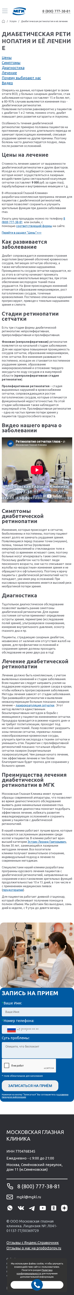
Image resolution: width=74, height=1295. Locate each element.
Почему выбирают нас (21, 78)
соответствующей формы (34, 226)
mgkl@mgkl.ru (29, 1197)
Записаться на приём (30, 1086)
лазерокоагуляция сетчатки (35, 705)
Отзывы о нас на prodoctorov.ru (33, 1248)
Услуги (13, 21)
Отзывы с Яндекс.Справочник (32, 1242)
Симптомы (11, 63)
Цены (7, 57)
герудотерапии (13, 890)
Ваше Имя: (12, 1003)
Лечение (9, 73)
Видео (7, 83)
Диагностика (13, 68)
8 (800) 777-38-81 (56, 11)
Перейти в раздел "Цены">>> (21, 232)
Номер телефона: (18, 1021)
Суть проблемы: (16, 1038)
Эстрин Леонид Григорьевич (47, 841)
